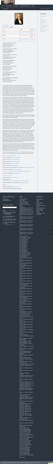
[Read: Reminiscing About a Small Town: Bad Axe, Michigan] (3, 213)
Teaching (41, 29)
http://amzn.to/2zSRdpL (17, 157)
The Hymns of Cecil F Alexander (24, 431)
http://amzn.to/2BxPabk (15, 186)
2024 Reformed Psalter (23, 199)
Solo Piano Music (22, 426)
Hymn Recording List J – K (24, 248)
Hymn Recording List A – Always (25, 237)
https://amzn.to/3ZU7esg (14, 177)
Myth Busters (42, 21)
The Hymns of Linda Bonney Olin (25, 447)
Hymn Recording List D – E (24, 242)
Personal (41, 23)
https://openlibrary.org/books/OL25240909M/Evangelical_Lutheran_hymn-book (16, 180)
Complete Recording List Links (24, 204)
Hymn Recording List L (23, 250)
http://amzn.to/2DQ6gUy (30, 167)
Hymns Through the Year (23, 334)
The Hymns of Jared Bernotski (24, 442)
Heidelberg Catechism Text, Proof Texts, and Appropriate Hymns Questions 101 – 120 (26, 214)
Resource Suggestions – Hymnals (25, 342)
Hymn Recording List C (23, 241)
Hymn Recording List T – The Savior (25, 311)
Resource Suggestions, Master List (25, 351)
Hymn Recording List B (23, 240)
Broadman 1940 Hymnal (23, 201)
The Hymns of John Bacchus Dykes (25, 444)
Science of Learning (43, 27)
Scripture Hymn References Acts (25, 357)
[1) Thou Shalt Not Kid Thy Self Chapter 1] (1, 232)
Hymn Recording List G (23, 245)
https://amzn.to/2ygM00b (16, 171)
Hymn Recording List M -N (24, 251)
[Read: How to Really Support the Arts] (3, 217)
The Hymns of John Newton (24, 445)
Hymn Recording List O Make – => (25, 254)
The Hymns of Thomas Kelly (24, 452)
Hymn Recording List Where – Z (24, 315)
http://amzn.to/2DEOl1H (15, 159)
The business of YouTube (44, 30)
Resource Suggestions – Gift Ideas (25, 341)
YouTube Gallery (22, 457)
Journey (41, 18)
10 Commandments (43, 16)
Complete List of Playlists (23, 202)
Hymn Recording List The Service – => (26, 312)
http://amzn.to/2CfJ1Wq (15, 163)
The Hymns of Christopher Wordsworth (26, 434)
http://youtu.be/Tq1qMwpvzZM (24, 31)
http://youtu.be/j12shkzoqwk (24, 35)
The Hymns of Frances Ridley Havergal (26, 436)
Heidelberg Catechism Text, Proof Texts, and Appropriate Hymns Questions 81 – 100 (26, 233)
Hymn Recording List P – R (24, 255)
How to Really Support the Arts (10, 216)
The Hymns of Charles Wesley (24, 433)
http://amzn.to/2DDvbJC (14, 165)
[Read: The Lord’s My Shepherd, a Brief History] (3, 223)
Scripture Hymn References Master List (26, 388)
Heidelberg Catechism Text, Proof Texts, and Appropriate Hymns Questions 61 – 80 (26, 230)
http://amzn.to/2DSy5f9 (24, 182)
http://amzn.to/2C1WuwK (15, 161)
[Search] (49, 6)
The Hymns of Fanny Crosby (24, 435)
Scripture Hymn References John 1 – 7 (26, 381)
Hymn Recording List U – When (24, 314)
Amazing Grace (5, 8)
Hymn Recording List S (23, 256)
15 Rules (41, 17)
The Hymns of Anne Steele (24, 427)
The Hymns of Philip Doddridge (24, 449)
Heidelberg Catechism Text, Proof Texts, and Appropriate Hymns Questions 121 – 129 (26, 218)
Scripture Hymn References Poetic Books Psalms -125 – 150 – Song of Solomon (25, 415)
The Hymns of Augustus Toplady (25, 429)
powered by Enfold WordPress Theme (34, 462)
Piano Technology (43, 26)
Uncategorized (42, 31)
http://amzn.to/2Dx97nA (17, 169)
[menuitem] (3, 6)
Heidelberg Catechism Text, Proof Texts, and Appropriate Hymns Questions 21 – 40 (26, 222)
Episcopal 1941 (22, 206)
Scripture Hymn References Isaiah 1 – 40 (26, 375)
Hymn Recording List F (23, 243)
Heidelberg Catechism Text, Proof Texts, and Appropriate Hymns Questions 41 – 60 (26, 226)
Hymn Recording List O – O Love (25, 252)
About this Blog (22, 200)
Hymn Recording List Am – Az (24, 238)
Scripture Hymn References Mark (25, 387)
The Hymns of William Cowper (24, 453)
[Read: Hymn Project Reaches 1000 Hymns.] (3, 220)
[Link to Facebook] (51, 2)
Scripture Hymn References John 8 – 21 (26, 383)
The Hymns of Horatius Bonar (24, 438)
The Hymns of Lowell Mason (24, 448)
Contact (20, 205)
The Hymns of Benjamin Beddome (25, 430)
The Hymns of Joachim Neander (24, 443)
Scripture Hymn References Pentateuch (26, 397)
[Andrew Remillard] (8, 2)
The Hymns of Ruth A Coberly (24, 450)
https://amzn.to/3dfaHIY (16, 173)
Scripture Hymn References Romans (25, 425)
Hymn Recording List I (23, 247)
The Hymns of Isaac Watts (23, 439)
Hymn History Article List (23, 236)
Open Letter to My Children (44, 22)
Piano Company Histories (44, 25)
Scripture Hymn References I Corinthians (26, 364)
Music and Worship (43, 20)
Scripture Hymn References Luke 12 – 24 (26, 385)
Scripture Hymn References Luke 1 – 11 (26, 384)
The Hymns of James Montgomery (25, 440)
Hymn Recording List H (23, 246)
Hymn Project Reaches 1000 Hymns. (10, 219)
